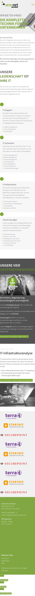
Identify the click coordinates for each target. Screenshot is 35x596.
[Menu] (32, 4)
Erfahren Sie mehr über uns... (14, 336)
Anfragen (3, 587)
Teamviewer (4, 580)
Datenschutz (5, 561)
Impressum (5, 558)
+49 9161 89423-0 (6, 593)
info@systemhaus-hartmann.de (16, 515)
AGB (2, 563)
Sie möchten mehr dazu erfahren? (16, 380)
